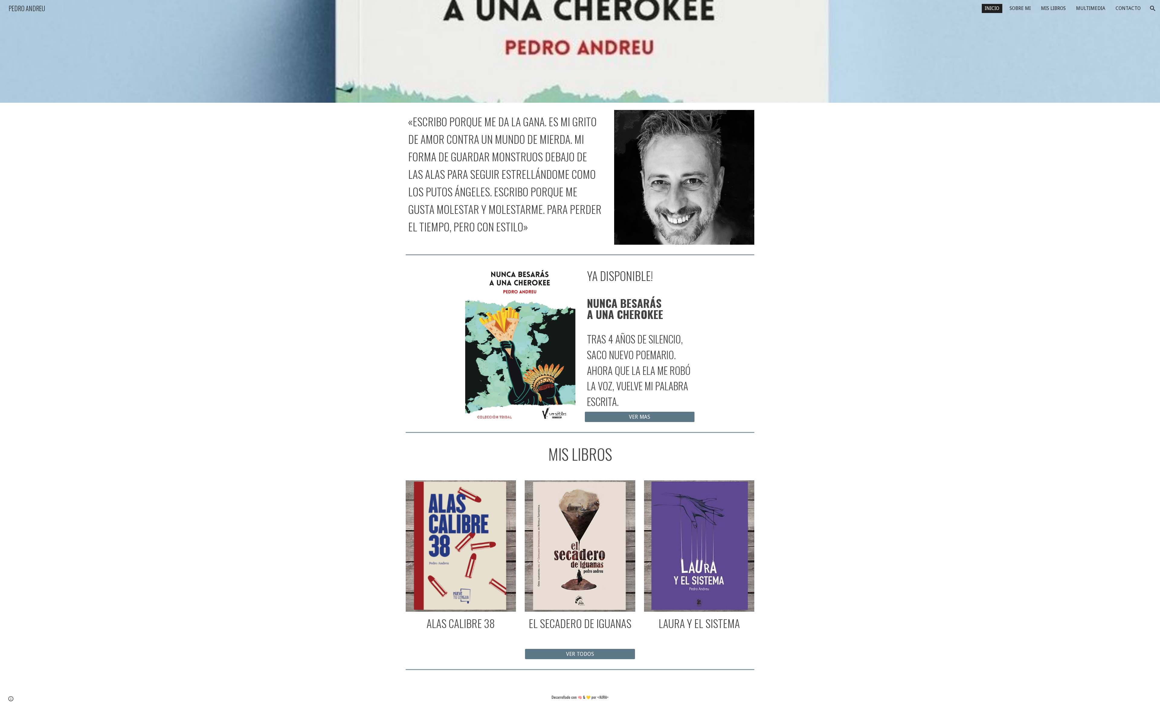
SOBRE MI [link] (1020, 8)
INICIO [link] (992, 8)
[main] (505, 173)
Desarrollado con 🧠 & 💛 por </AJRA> (580, 697)
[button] (1153, 8)
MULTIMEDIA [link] (1090, 8)
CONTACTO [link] (1128, 8)
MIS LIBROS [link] (1053, 8)
